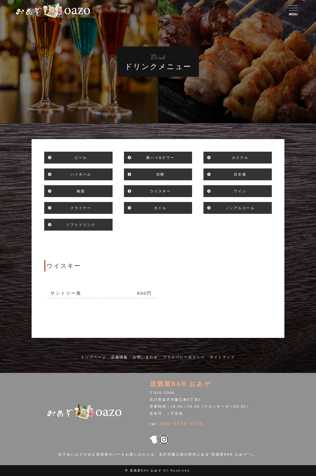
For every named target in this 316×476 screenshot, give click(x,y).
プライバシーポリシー (184, 357)
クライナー (80, 208)
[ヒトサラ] (154, 440)
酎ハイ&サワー (160, 158)
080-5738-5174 (181, 424)
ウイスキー (160, 191)
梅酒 (81, 191)
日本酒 (240, 174)
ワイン (240, 191)
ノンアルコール (240, 208)
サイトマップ (222, 357)
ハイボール (80, 174)
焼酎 (160, 174)
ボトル (160, 208)
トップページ (93, 357)
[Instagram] (164, 440)
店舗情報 (119, 357)
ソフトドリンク (81, 225)
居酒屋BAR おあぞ (146, 470)
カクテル (240, 158)
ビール (81, 158)
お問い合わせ (145, 357)
